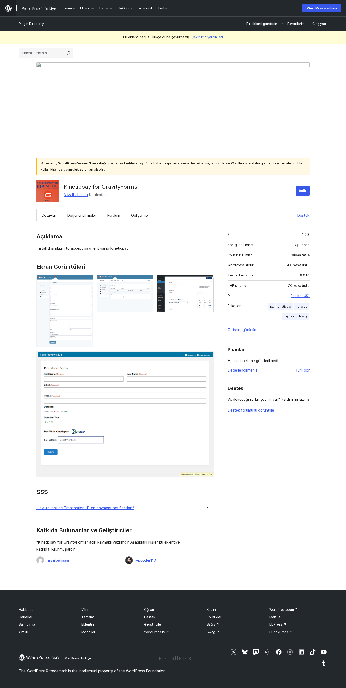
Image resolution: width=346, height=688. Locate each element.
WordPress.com (283, 610)
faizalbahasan (76, 194)
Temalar (87, 617)
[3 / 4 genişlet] (207, 281)
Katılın (211, 610)
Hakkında (26, 610)
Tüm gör (302, 370)
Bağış (213, 624)
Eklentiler (88, 624)
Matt (274, 617)
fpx (271, 306)
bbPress (277, 624)
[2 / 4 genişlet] (147, 281)
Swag (213, 632)
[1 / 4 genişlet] (86, 281)
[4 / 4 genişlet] (207, 357)
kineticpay (284, 306)
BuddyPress (280, 632)
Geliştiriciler (153, 624)
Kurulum (113, 215)
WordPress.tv (156, 632)
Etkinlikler (214, 617)
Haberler (25, 617)
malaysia (301, 306)
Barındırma (27, 624)
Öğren (149, 610)
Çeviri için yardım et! (207, 37)
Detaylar (48, 215)
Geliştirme (139, 215)
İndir (302, 191)
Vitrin (85, 610)
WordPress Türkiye (77, 658)
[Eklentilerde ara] (68, 53)
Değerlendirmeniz (242, 370)
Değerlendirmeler (81, 215)
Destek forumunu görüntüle (251, 410)
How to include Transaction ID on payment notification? (85, 508)
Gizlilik (24, 632)
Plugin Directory (31, 24)
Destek (303, 215)
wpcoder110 (145, 560)
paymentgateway (295, 316)
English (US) (300, 296)
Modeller (88, 632)
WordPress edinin (322, 8)
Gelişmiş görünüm (242, 329)
